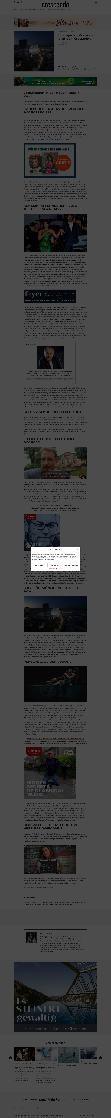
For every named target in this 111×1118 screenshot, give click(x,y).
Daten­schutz (52, 568)
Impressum (59, 568)
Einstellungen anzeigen (71, 565)
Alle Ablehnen (55, 565)
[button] (78, 549)
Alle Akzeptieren (39, 565)
